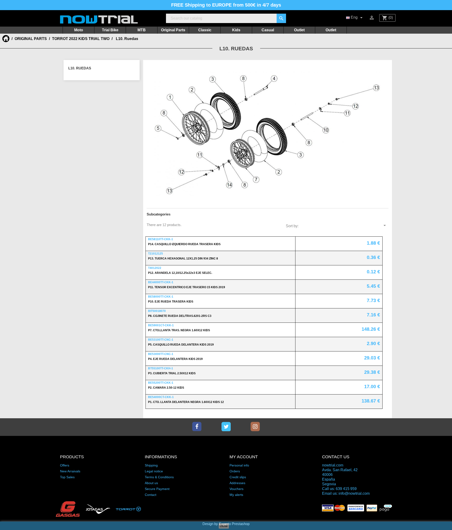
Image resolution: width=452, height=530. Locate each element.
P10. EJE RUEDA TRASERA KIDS (170, 301)
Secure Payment (157, 489)
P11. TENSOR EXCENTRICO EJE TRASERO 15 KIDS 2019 (186, 287)
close (224, 526)
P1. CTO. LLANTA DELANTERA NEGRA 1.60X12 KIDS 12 (186, 402)
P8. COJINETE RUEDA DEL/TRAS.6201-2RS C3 (179, 316)
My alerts (236, 495)
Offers (64, 465)
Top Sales (67, 477)
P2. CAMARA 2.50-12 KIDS (166, 387)
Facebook (197, 426)
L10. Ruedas (79, 68)
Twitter (226, 426)
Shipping (151, 465)
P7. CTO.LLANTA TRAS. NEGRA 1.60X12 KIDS (179, 330)
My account (244, 456)
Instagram (255, 426)
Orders (235, 471)
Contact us (335, 456)
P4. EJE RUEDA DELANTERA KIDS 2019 (175, 359)
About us (151, 483)
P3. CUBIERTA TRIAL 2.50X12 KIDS (172, 373)
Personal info (239, 465)
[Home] (6, 39)
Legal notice (154, 471)
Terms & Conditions (159, 477)
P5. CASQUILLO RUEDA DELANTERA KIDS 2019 (181, 344)
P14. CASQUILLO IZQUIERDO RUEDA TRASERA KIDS (184, 244)
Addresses (237, 483)
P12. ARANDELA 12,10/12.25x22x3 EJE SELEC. (180, 273)
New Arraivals (70, 471)
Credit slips (238, 477)
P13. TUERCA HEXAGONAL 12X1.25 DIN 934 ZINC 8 (183, 258)
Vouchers (236, 489)
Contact (150, 495)
